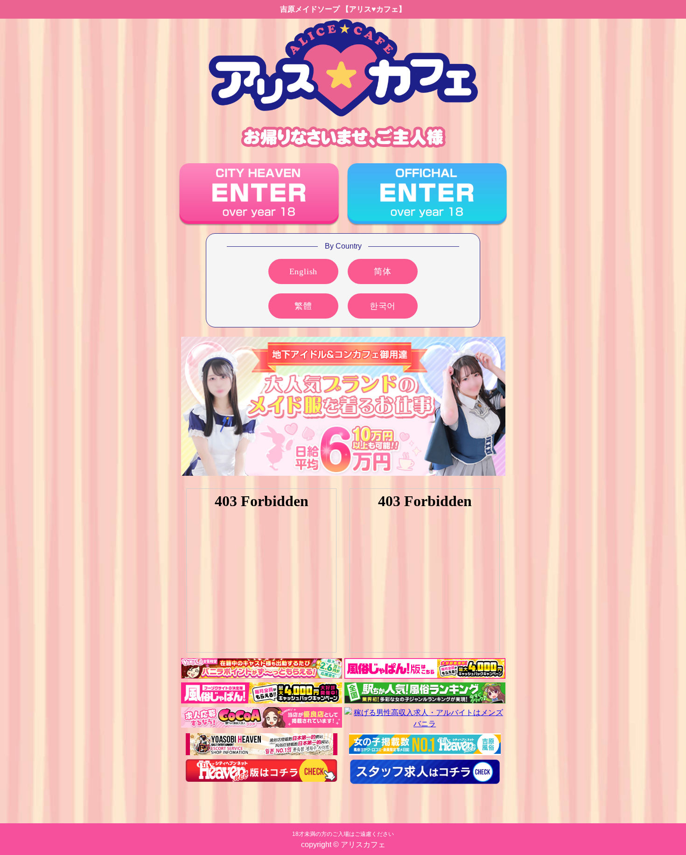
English (303, 271)
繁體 (303, 306)
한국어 (383, 306)
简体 (383, 271)
